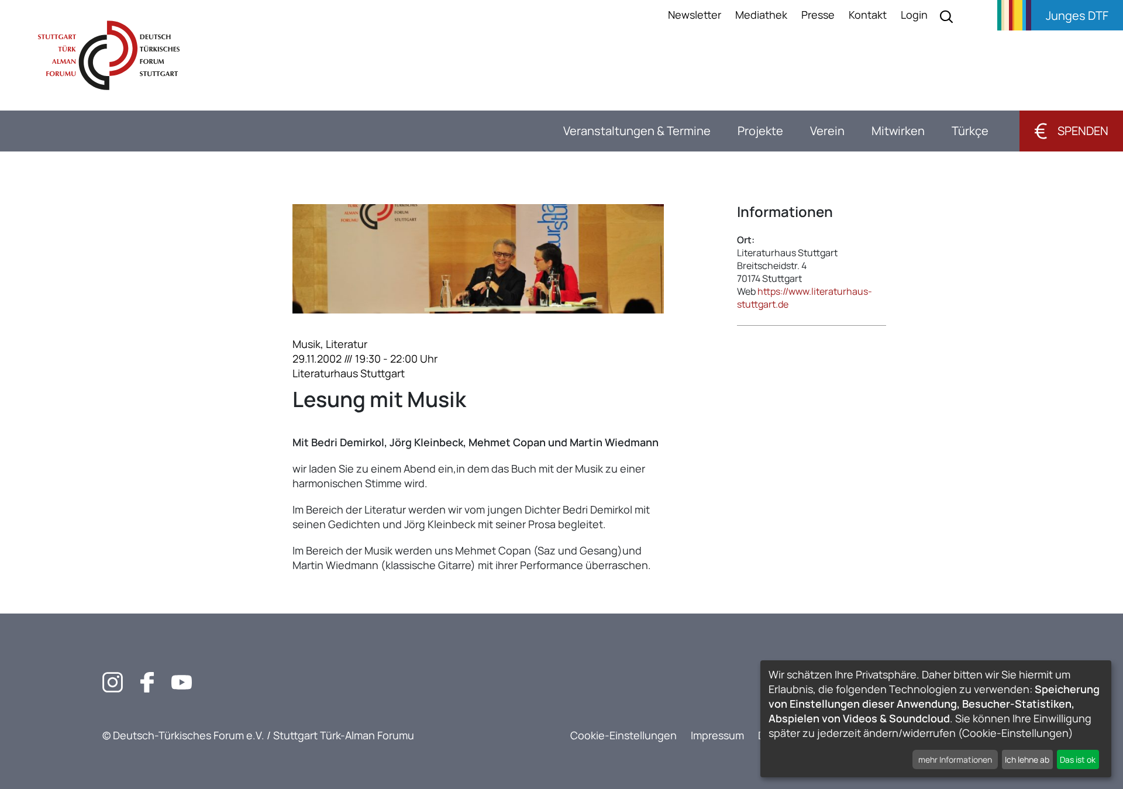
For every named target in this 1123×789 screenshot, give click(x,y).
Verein (827, 131)
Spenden (1071, 130)
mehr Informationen (955, 759)
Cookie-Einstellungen (623, 735)
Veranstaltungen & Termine (637, 131)
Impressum (717, 735)
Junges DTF (1077, 15)
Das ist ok (1078, 759)
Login (914, 15)
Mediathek (761, 15)
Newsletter (694, 15)
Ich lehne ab (1027, 759)
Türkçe (970, 131)
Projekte (760, 131)
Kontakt (868, 15)
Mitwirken (898, 131)
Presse (818, 15)
